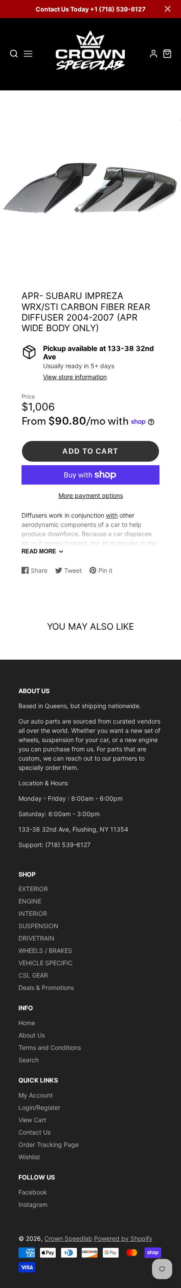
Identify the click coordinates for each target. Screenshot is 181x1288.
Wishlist (29, 1157)
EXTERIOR (33, 888)
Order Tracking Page (48, 1144)
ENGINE (29, 901)
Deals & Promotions (46, 987)
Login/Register (39, 1107)
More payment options (90, 495)
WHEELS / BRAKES (45, 950)
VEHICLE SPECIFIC (45, 963)
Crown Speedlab (68, 1238)
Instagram (32, 1204)
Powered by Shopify (123, 1238)
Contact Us (34, 1132)
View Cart (32, 1120)
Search (28, 1060)
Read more (39, 551)
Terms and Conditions (49, 1047)
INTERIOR (32, 913)
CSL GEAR (33, 975)
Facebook (32, 1192)
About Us (31, 1035)
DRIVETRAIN (36, 938)
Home (26, 1023)
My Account (35, 1095)
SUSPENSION (38, 926)
